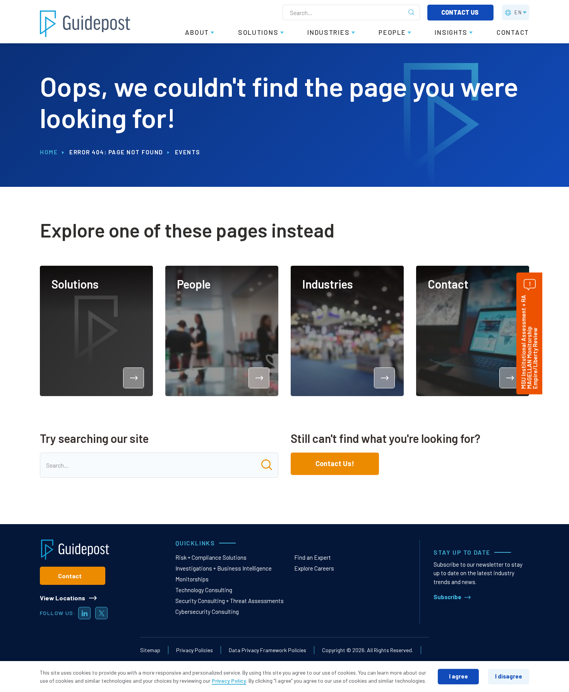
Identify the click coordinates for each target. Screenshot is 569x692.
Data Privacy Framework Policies (267, 650)
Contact (70, 575)
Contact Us (460, 12)
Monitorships (192, 579)
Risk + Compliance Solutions (211, 557)
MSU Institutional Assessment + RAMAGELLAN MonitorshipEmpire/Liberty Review (529, 342)
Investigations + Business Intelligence (223, 568)
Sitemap (150, 650)
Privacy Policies (194, 650)
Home (49, 152)
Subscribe (447, 596)
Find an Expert (312, 557)
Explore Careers (314, 568)
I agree (458, 676)
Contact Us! (334, 463)
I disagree (508, 676)
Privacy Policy (229, 680)
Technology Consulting (203, 589)
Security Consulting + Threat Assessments (229, 600)
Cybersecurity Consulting (207, 611)
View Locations (62, 597)
